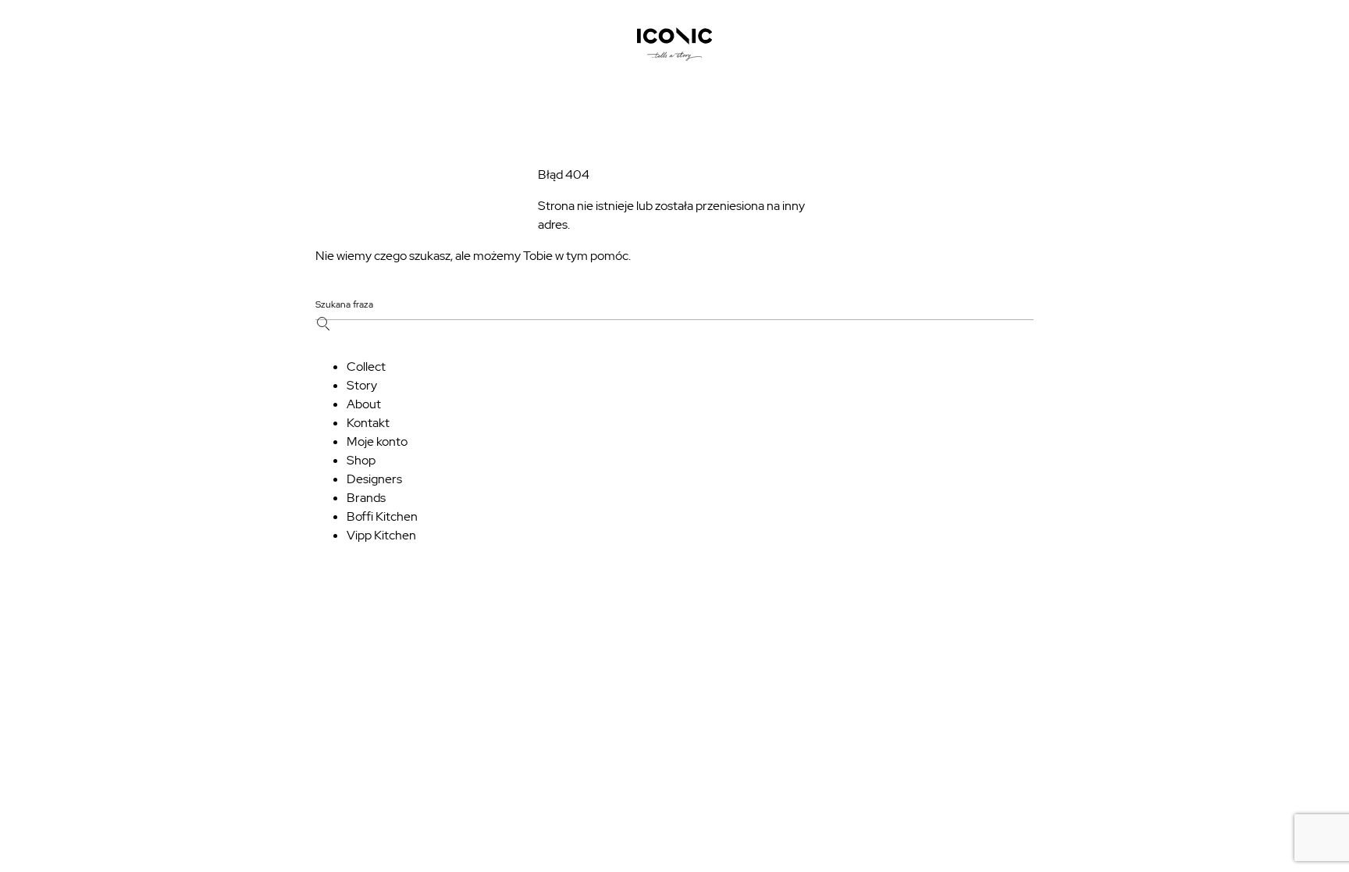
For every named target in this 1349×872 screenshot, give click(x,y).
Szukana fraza (344, 305)
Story (362, 385)
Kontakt (368, 423)
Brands (366, 497)
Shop (361, 460)
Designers (374, 479)
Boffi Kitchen (382, 516)
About (364, 404)
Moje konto (377, 441)
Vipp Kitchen (381, 535)
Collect (366, 366)
